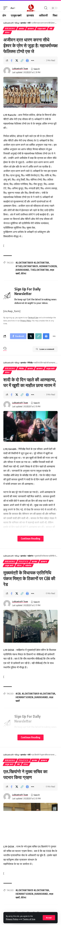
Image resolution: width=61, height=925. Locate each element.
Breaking (10, 29)
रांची (51, 29)
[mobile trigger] (6, 8)
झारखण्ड (31, 29)
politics (23, 561)
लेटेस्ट (7, 32)
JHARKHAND (22, 269)
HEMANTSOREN (48, 266)
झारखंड (21, 29)
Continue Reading (30, 538)
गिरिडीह (21, 368)
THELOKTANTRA (39, 269)
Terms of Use (29, 919)
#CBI (18, 693)
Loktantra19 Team (20, 68)
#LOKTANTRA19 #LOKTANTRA (32, 262)
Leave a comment (46, 349)
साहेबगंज (28, 565)
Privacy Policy (12, 919)
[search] (45, 8)
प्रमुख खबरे (42, 29)
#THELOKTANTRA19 (27, 266)
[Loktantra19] (30, 8)
